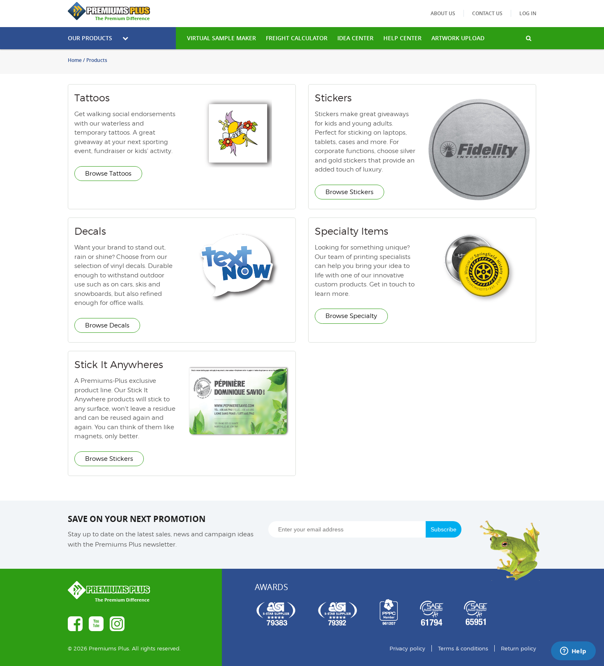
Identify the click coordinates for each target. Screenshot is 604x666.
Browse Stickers (349, 192)
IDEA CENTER (355, 38)
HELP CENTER (402, 38)
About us (443, 13)
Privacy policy (407, 648)
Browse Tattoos (108, 173)
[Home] (122, 11)
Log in (527, 13)
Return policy (518, 648)
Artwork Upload (457, 38)
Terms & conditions (463, 648)
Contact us (487, 13)
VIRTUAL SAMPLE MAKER (221, 38)
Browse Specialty (351, 316)
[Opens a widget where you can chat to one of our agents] (573, 651)
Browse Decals (107, 325)
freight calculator (296, 38)
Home (75, 60)
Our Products (90, 38)
